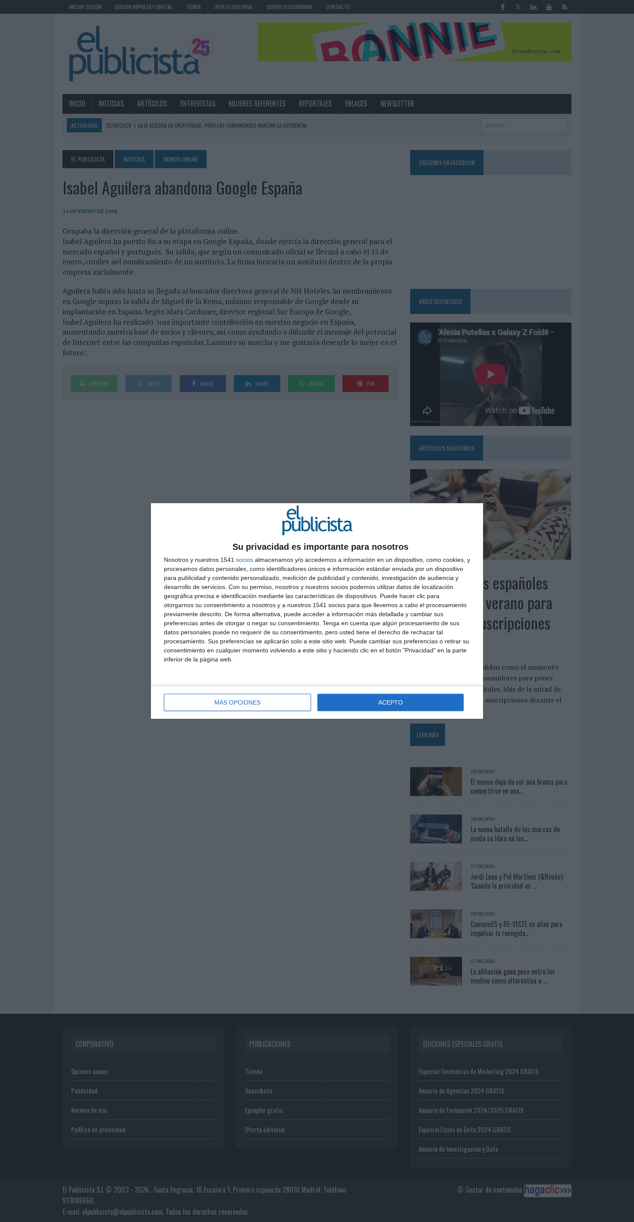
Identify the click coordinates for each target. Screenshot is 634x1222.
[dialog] (317, 610)
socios (244, 560)
